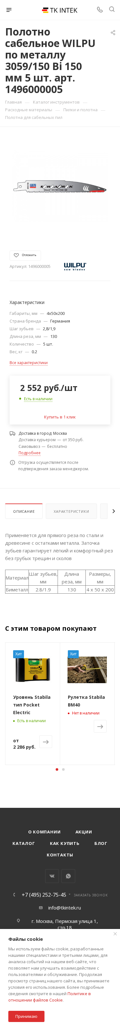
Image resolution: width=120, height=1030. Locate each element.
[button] (57, 769)
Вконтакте (52, 876)
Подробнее (30, 453)
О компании (44, 832)
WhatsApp (68, 876)
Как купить (65, 843)
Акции (84, 832)
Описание (24, 511)
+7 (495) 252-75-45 (44, 894)
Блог (101, 843)
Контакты (60, 855)
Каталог (23, 843)
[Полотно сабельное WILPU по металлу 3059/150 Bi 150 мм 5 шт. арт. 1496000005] (60, 185)
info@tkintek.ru (64, 907)
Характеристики (71, 511)
